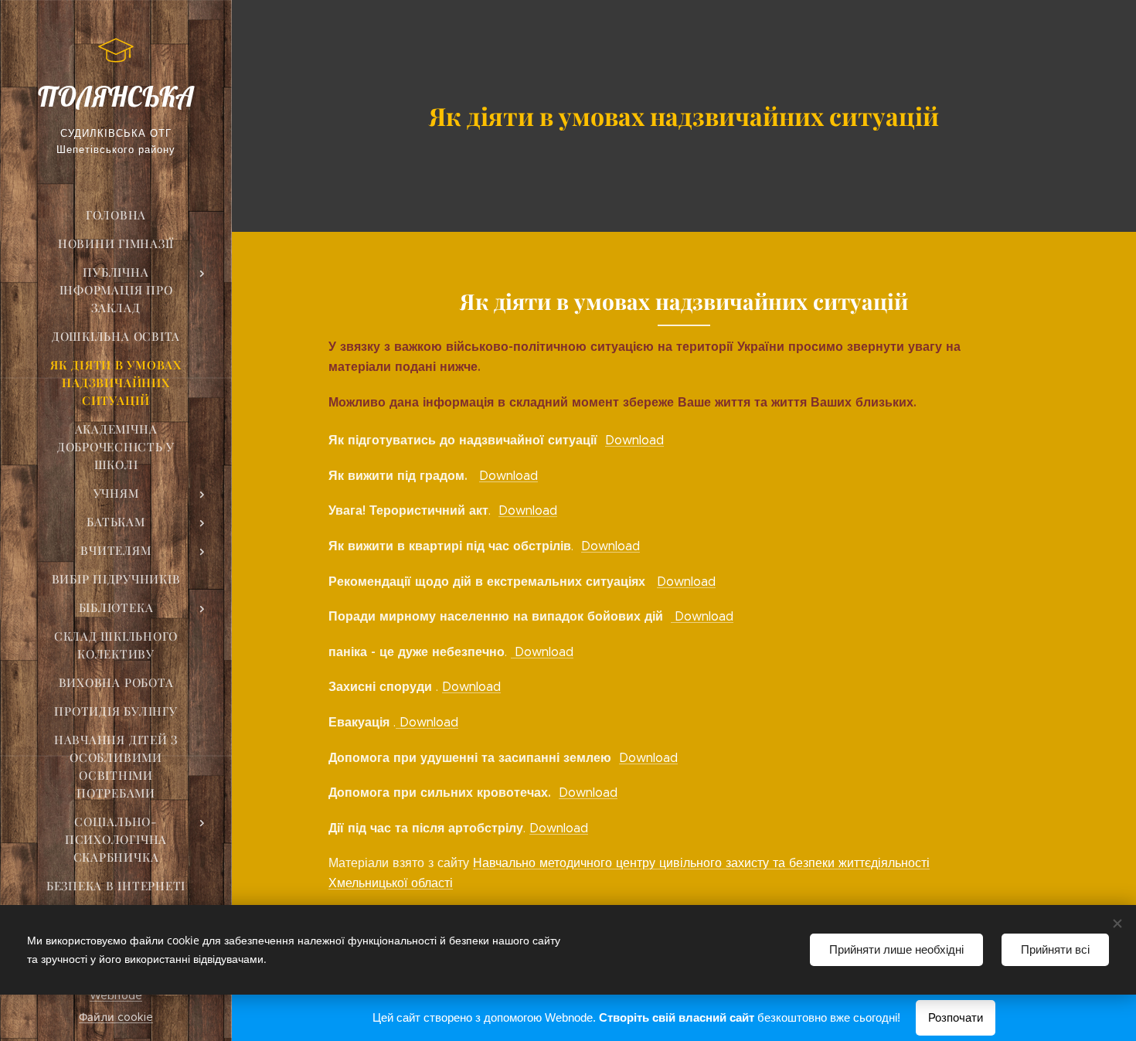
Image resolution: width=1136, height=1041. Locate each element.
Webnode (116, 995)
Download (634, 440)
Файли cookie (116, 1017)
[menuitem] (116, 215)
